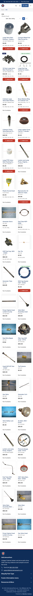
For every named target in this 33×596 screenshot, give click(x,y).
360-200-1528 (13, 567)
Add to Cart (10, 48)
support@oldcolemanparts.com (13, 570)
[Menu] (31, 5)
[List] (26, 18)
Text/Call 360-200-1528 (12, 1)
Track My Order (25, 1)
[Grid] (23, 18)
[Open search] (16, 5)
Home (2, 9)
